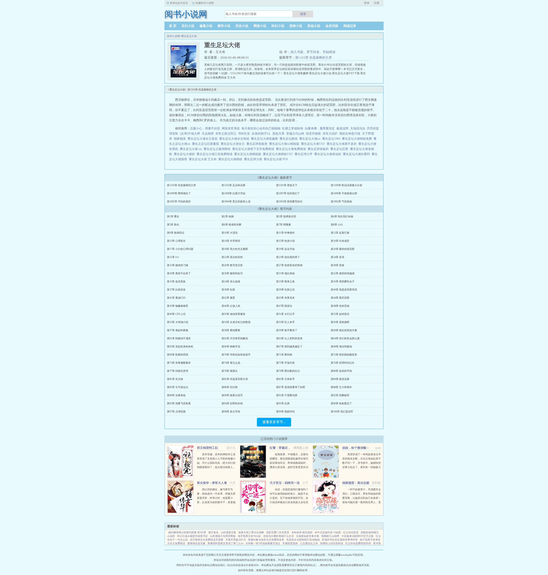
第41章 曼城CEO (176, 297)
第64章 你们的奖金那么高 (345, 338)
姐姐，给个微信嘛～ (355, 447)
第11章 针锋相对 (285, 232)
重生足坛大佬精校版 (248, 154)
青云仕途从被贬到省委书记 (192, 536)
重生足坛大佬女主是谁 (203, 138)
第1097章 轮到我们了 (288, 193)
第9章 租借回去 (175, 232)
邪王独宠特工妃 (207, 447)
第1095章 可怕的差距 (179, 201)
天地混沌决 (357, 128)
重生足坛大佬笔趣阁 (265, 138)
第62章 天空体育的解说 (235, 338)
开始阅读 (329, 52)
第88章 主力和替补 (341, 387)
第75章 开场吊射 (285, 362)
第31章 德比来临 (285, 273)
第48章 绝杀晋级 (340, 305)
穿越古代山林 (295, 133)
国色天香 (278, 133)
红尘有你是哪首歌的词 (358, 543)
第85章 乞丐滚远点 (177, 387)
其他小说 (313, 26)
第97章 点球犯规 (176, 411)
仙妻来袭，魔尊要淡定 (320, 128)
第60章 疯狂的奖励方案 (344, 330)
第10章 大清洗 (230, 232)
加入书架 (296, 52)
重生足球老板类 (257, 143)
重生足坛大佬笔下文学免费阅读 (254, 149)
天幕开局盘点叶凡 (235, 539)
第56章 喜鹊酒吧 (340, 322)
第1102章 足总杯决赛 (233, 185)
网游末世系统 (231, 128)
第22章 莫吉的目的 (232, 257)
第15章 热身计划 (285, 240)
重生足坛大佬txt (310, 138)
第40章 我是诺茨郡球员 (344, 289)
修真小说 (206, 26)
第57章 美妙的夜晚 (177, 330)
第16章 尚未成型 (340, 240)
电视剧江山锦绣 (330, 536)
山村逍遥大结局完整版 (223, 536)
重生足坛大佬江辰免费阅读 (215, 154)
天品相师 (208, 133)
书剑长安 (244, 133)
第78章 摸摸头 (230, 370)
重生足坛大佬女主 (233, 143)
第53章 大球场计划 (177, 322)
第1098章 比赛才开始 (233, 193)
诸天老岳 (213, 532)
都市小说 (223, 26)
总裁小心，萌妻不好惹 (205, 128)
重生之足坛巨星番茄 (206, 143)
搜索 (303, 14)
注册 (376, 2)
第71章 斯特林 (284, 354)
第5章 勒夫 (173, 224)
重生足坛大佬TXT (314, 143)
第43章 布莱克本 (285, 297)
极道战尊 (342, 128)
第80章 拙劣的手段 (341, 370)
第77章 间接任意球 (177, 370)
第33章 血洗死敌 (176, 281)
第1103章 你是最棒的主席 (313, 57)
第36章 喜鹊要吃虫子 (342, 281)
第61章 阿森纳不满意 (179, 338)
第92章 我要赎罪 (340, 395)
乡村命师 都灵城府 (302, 532)
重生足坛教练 (289, 138)
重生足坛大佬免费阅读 (292, 149)
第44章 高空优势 (340, 297)
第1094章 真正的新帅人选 (236, 201)
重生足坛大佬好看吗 (357, 154)
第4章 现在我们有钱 (342, 216)
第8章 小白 (337, 224)
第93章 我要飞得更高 (179, 403)
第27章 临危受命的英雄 (289, 265)
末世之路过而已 (225, 133)
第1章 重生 (173, 216)
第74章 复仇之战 (231, 362)
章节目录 (313, 52)
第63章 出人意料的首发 (289, 338)
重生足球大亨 (304, 154)
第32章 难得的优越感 (342, 273)
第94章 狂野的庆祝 (232, 403)
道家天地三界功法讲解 (251, 532)
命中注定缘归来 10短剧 (328, 532)
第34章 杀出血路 (231, 281)
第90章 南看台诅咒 (232, 395)
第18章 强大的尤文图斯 (235, 248)
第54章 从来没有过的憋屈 (236, 322)
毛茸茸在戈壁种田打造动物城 (303, 539)
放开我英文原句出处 (249, 536)
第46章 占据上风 (231, 305)
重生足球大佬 (254, 159)
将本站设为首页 (179, 2)
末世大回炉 (330, 133)
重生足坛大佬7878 (276, 159)
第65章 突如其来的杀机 (180, 346)
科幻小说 (277, 26)
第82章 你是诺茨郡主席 (235, 379)
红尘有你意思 (351, 532)
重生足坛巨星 (340, 149)
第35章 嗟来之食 (285, 281)
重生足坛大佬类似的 (328, 154)
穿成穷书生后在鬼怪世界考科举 (340, 539)
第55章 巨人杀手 (285, 322)
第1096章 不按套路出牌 (344, 193)
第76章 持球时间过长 (342, 362)
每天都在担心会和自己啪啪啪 (260, 128)
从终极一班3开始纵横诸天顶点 (263, 543)
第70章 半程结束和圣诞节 (236, 354)
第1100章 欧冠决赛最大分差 (346, 185)
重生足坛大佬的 (185, 154)
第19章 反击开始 (285, 248)
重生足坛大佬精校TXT (279, 154)
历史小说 (241, 26)
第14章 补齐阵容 (231, 240)
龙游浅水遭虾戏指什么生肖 (278, 536)
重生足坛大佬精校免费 (358, 138)
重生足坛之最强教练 (218, 149)
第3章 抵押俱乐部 (286, 216)
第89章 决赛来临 (176, 395)
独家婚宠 (180, 138)
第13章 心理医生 (176, 240)
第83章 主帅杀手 (285, 379)
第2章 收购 (228, 216)
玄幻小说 (188, 26)
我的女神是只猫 (349, 133)
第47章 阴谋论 (284, 305)
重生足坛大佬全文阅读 (235, 138)
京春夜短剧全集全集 (307, 536)
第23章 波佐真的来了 (288, 257)
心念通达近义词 (309, 543)
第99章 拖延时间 (285, 411)
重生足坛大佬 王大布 (203, 159)
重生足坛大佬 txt (192, 149)
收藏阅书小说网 (205, 2)
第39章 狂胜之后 (285, 289)
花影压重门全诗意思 (277, 532)
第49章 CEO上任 (176, 314)
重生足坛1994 (332, 138)
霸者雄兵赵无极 (196, 543)
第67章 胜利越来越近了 (289, 346)
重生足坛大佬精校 (231, 159)
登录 (366, 2)
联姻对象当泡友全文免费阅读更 (266, 539)
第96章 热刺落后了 (341, 403)
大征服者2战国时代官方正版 (357, 536)
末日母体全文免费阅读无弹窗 (206, 539)
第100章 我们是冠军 (342, 411)
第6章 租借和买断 (231, 224)
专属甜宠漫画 (290, 543)
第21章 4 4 (173, 257)
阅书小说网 (173, 36)
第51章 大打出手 (285, 314)
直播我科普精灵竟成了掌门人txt (225, 543)
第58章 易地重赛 (231, 330)
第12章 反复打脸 (340, 232)
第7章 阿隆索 (283, 224)
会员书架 (331, 26)
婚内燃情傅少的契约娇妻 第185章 (187, 532)
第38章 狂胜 (228, 289)
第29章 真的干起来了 (179, 273)
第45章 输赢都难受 (177, 305)
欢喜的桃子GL (261, 133)
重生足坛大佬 (189, 36)
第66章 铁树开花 (231, 346)
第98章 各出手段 (231, 411)
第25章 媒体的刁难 (177, 265)
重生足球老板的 (319, 149)
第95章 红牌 (283, 403)
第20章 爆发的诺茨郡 (342, 248)
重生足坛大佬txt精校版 (285, 143)
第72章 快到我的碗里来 (344, 354)
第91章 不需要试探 (286, 395)
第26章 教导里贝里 (232, 265)
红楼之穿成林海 (292, 128)
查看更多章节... (274, 422)
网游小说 (259, 26)
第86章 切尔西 (230, 387)
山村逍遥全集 (228, 532)
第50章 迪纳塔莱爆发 (233, 314)
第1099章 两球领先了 (179, 193)
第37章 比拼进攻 (176, 289)
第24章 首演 (337, 257)
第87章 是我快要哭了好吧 (290, 387)
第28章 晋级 (337, 265)
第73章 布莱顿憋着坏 (179, 362)
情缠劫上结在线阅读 (331, 543)
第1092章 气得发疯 (341, 201)
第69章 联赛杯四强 (177, 354)
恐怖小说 (295, 26)
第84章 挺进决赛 (340, 379)
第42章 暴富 (228, 297)
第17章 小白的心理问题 (180, 248)
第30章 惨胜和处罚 (232, 273)
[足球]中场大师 (190, 133)
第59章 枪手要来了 (286, 330)
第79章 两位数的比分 (288, 370)
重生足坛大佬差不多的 (342, 143)
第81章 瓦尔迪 (175, 379)
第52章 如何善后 (340, 314)
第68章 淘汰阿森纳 (341, 346)
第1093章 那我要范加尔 (289, 201)
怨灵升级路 (313, 133)
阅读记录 (349, 26)
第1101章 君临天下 (286, 185)
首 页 (172, 26)
